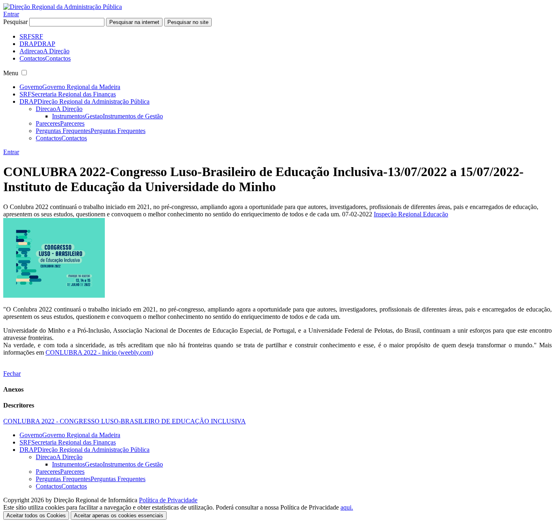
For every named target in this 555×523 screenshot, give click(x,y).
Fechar (12, 373)
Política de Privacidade (168, 500)
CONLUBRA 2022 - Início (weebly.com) (99, 352)
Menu (10, 73)
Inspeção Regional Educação (411, 214)
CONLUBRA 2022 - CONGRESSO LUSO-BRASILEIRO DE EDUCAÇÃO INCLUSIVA (124, 421)
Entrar (11, 14)
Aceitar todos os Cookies (36, 515)
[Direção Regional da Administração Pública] (62, 6)
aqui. (346, 507)
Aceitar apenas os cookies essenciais (118, 515)
